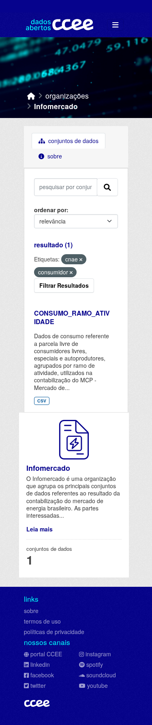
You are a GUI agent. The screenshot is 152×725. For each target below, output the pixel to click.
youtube (97, 685)
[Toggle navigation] (115, 25)
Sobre (54, 156)
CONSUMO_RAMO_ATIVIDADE (72, 317)
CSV (41, 401)
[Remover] (80, 259)
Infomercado (56, 106)
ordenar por (50, 210)
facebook (42, 675)
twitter (38, 685)
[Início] (31, 96)
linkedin (40, 664)
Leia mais (39, 529)
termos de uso (42, 621)
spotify (94, 664)
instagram (98, 654)
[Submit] (107, 187)
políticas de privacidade (54, 632)
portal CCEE (46, 654)
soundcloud (101, 675)
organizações (67, 96)
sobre (31, 611)
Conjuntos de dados (72, 141)
